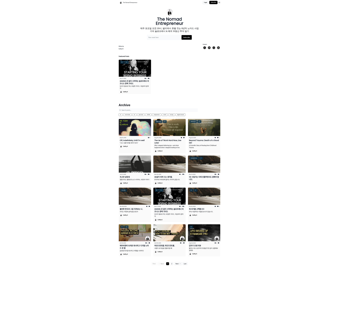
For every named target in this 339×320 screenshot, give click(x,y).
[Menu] (219, 2)
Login (205, 2)
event (164, 114)
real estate (127, 114)
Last (185, 264)
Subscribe (213, 2)
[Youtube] (209, 48)
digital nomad (180, 114)
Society (171, 114)
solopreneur (157, 114)
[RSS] (218, 48)
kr (120, 114)
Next (177, 264)
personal (141, 114)
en (134, 114)
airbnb (148, 114)
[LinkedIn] (205, 48)
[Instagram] (214, 48)
